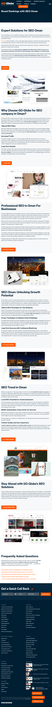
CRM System (4, 617)
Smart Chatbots (29, 606)
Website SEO (4, 638)
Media (2, 689)
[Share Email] (11, 703)
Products (19, 1)
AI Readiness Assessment (31, 654)
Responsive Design (30, 642)
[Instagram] (5, 703)
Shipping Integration (30, 619)
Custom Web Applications (31, 640)
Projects (26, 3)
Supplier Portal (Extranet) (6, 609)
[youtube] (7, 703)
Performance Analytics (31, 627)
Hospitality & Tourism (5, 669)
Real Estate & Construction (7, 665)
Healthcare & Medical (5, 678)
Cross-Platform (29, 650)
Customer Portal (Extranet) (7, 606)
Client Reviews (4, 687)
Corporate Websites (30, 638)
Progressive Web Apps (31, 648)
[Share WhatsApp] (8, 703)
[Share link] (10, 703)
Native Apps (28, 646)
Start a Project (23, 6)
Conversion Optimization (6, 650)
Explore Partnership (38, 697)
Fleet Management (5, 623)
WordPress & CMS (30, 644)
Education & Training (5, 675)
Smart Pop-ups (4, 652)
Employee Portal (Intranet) (6, 611)
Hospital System (4, 619)
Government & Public (5, 667)
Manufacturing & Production (7, 671)
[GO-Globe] (7, 3)
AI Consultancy (29, 611)
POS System (4, 629)
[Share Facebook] (3, 703)
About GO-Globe (5, 683)
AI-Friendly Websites (5, 644)
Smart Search (29, 613)
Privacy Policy (28, 698)
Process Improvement (30, 657)
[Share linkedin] (2, 703)
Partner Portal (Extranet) (6, 613)
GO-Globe (3, 41)
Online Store (4, 625)
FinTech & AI (4, 663)
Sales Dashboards (30, 623)
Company (33, 3)
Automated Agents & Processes (33, 609)
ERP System (3, 615)
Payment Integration (30, 617)
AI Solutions (27, 1)
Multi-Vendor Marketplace (6, 631)
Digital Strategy (29, 652)
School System (4, 621)
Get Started (4, 691)
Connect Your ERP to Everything (33, 615)
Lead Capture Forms (5, 648)
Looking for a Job (37, 701)
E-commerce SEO (5, 642)
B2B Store (3, 627)
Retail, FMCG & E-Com (6, 673)
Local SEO (3, 640)
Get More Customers (39, 1)
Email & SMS (28, 621)
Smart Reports (29, 625)
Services (19, 3)
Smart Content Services (6, 646)
